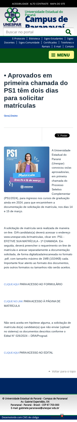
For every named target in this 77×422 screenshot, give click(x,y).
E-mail (57, 46)
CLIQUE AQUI (11, 284)
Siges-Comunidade (29, 42)
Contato (69, 46)
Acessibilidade (20, 3)
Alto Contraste (39, 3)
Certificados (50, 42)
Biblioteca (34, 38)
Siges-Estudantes (53, 38)
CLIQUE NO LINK (13, 301)
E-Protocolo (18, 38)
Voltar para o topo (64, 371)
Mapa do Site (57, 3)
